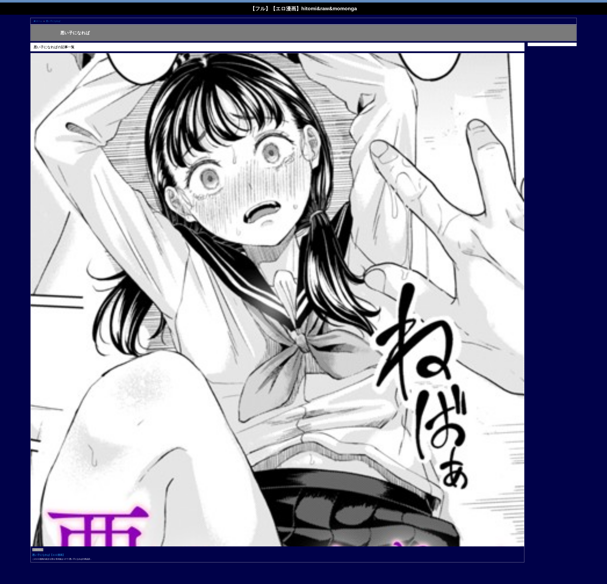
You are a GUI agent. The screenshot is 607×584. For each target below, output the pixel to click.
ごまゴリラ (38, 549)
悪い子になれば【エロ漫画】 (48, 555)
